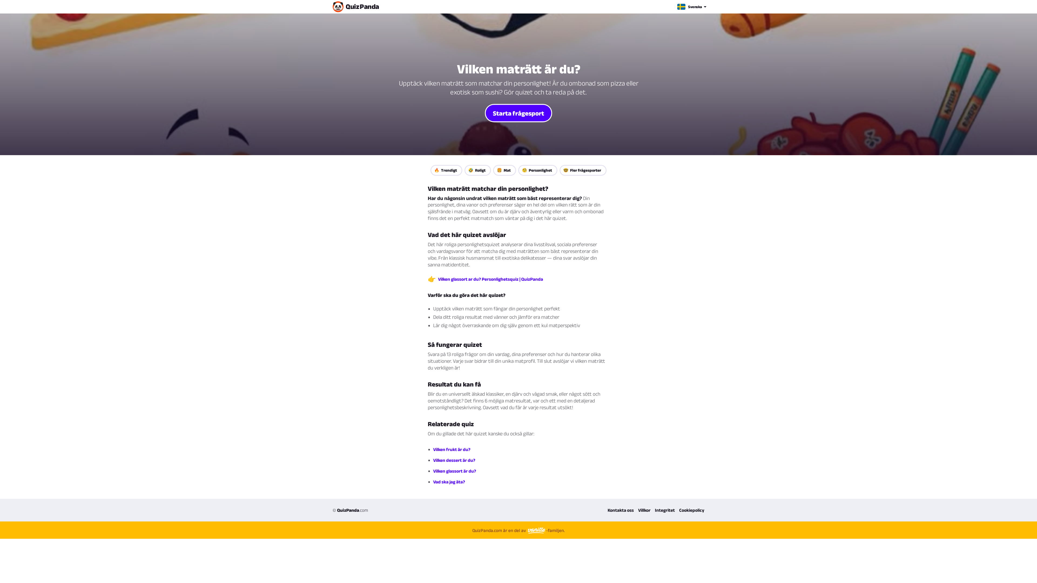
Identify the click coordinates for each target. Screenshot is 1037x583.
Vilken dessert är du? (454, 460)
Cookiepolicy (691, 510)
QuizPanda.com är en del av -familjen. (518, 530)
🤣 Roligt (477, 170)
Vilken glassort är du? (454, 471)
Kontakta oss (621, 510)
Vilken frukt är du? (451, 449)
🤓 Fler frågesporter (582, 170)
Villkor (644, 510)
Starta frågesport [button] (518, 113)
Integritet (665, 510)
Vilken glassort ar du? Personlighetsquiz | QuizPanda (490, 279)
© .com (350, 510)
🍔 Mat (504, 170)
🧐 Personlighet (537, 170)
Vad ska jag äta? (449, 481)
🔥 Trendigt (445, 170)
